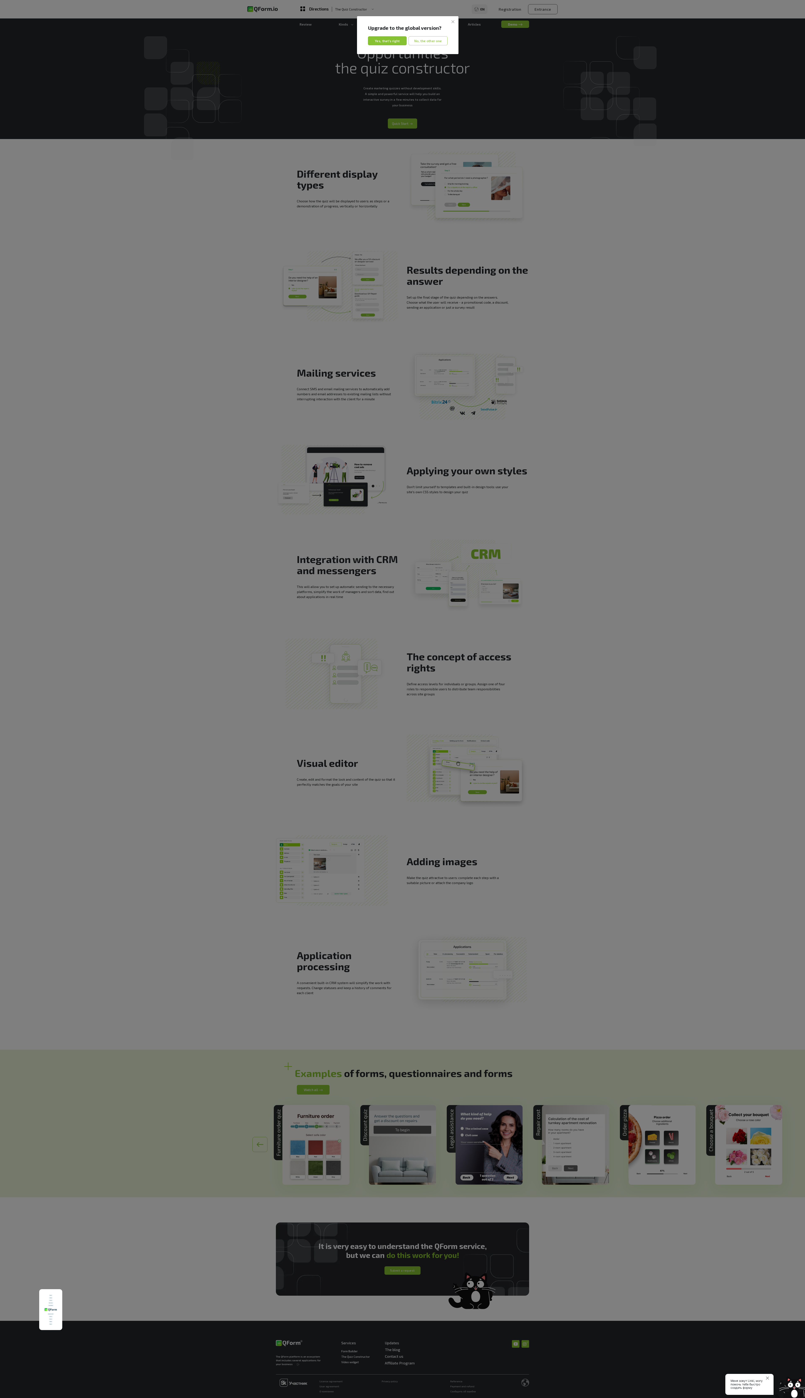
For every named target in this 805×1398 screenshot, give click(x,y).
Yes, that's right (387, 41)
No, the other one (428, 41)
